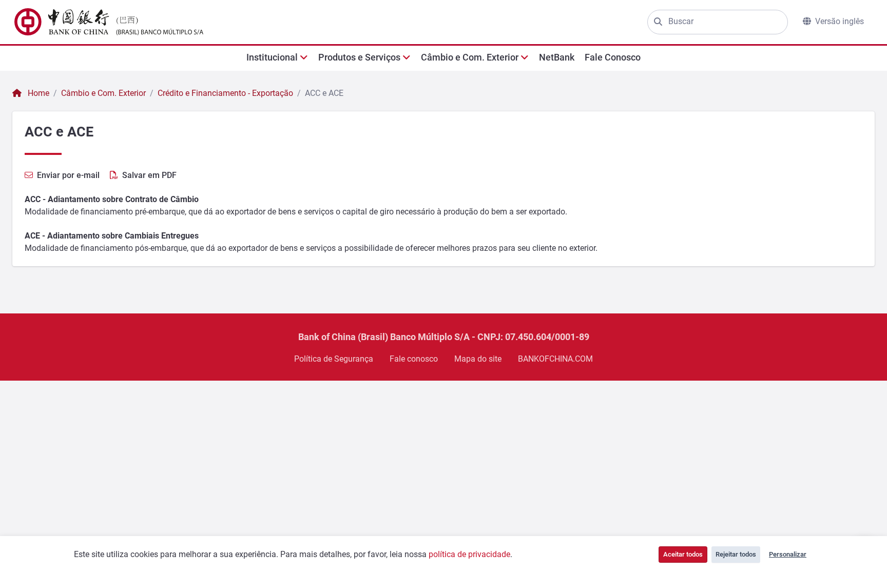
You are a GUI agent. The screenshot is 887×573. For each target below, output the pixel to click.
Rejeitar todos (736, 554)
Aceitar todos (683, 554)
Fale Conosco (613, 57)
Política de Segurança (333, 359)
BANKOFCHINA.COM (555, 359)
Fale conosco (414, 359)
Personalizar (787, 554)
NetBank (556, 57)
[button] (277, 57)
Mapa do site (478, 359)
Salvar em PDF (149, 175)
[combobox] (724, 21)
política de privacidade (469, 554)
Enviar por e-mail (68, 175)
